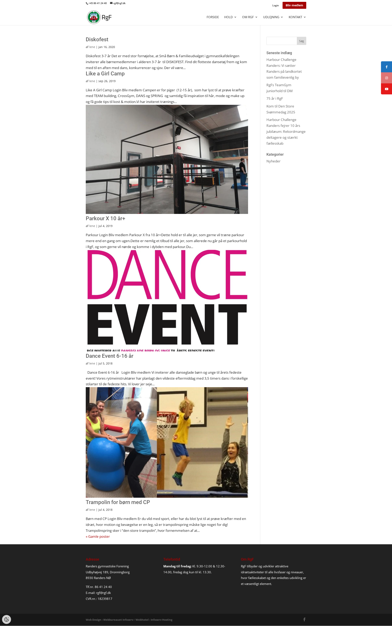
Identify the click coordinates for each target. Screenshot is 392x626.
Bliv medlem (294, 5)
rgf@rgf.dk (103, 593)
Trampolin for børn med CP (118, 502)
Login (275, 5)
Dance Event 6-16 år (109, 356)
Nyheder (273, 161)
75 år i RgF (274, 98)
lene (92, 47)
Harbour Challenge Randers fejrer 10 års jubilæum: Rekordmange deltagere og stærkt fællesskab (286, 131)
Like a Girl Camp (105, 73)
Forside (213, 17)
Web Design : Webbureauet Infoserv (109, 620)
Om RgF (248, 17)
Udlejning (271, 17)
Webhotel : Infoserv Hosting (154, 620)
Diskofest (97, 39)
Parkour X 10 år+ (105, 218)
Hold (228, 17)
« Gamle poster (98, 536)
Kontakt (295, 17)
